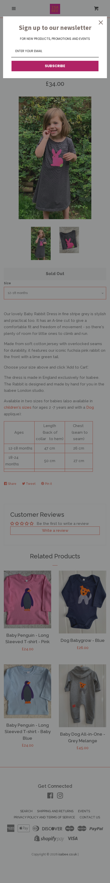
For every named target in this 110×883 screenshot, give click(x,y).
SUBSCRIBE (55, 65)
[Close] (101, 22)
